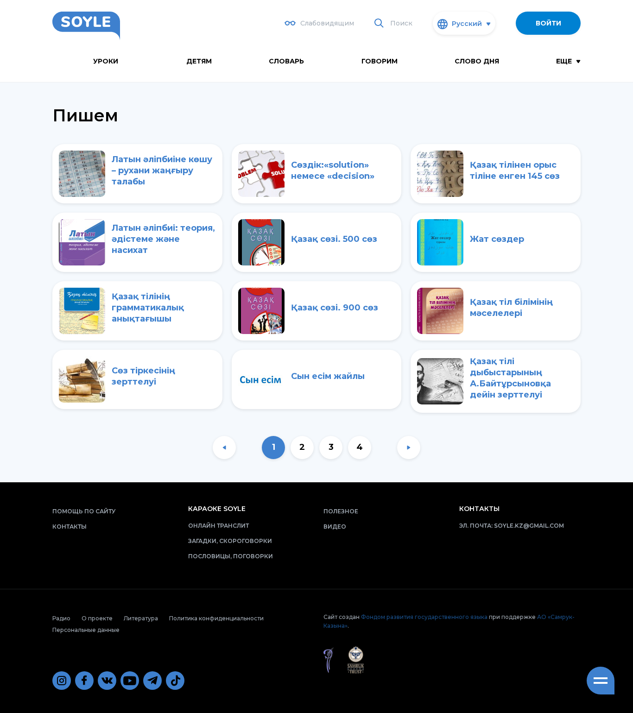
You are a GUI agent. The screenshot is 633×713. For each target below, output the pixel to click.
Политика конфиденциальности (216, 618)
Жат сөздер (497, 239)
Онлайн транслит (218, 525)
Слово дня (477, 61)
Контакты (69, 526)
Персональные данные (86, 629)
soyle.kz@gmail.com (529, 525)
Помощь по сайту (83, 511)
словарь (286, 61)
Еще (565, 61)
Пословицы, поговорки (230, 556)
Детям (199, 61)
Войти (548, 23)
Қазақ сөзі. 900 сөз (334, 308)
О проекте (97, 618)
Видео (334, 526)
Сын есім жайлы (328, 376)
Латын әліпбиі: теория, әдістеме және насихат (163, 239)
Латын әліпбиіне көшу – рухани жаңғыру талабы (162, 170)
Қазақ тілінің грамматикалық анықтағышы (148, 307)
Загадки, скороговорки (230, 540)
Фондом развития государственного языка (424, 616)
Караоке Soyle (217, 509)
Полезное (340, 511)
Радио (61, 618)
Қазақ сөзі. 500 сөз (334, 239)
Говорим (379, 61)
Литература (141, 618)
